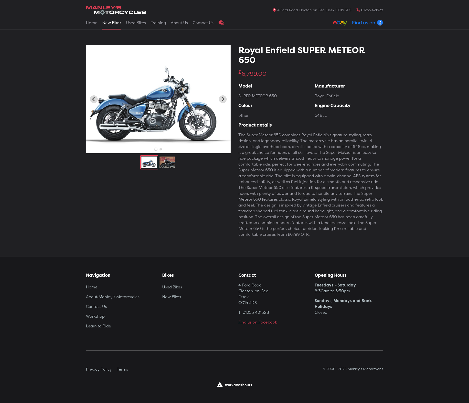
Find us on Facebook (257, 322)
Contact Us (203, 22)
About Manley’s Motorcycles (112, 296)
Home (91, 22)
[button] (149, 162)
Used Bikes (136, 22)
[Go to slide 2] (161, 149)
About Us (179, 22)
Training (158, 22)
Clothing (221, 22)
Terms (122, 369)
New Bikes (111, 22)
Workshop (95, 316)
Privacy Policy (99, 369)
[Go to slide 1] (155, 148)
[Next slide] (223, 99)
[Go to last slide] (94, 99)
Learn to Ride (98, 326)
